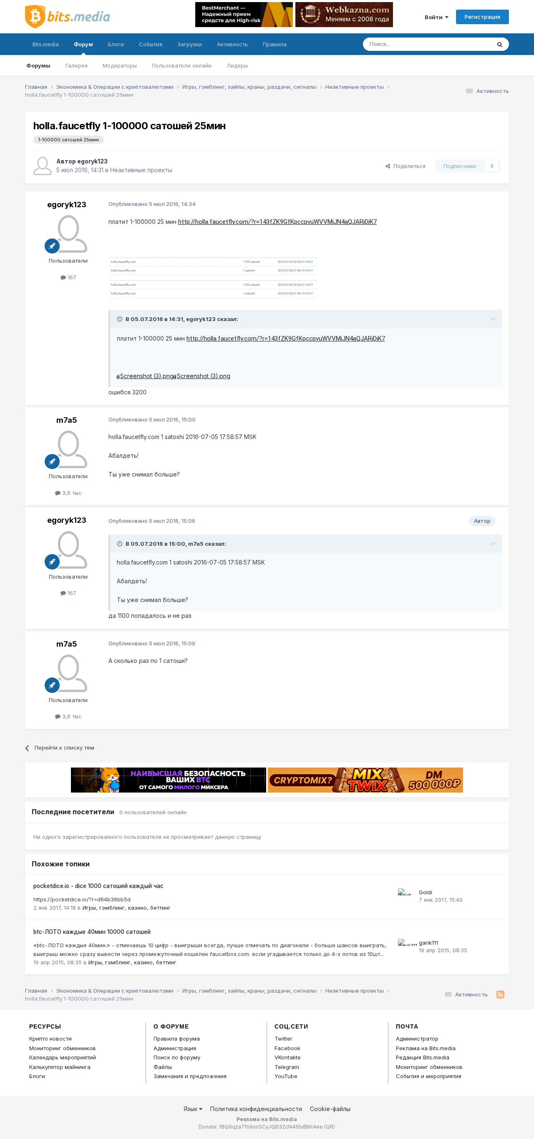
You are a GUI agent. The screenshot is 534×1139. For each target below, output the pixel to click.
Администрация (175, 1048)
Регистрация (482, 16)
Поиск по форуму (177, 1057)
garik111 (428, 942)
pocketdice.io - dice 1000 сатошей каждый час (98, 886)
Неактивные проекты (141, 169)
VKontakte (288, 1057)
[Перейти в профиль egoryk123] (42, 166)
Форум (83, 44)
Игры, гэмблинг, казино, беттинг (127, 907)
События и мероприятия (428, 1076)
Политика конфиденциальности (256, 1108)
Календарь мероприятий (62, 1057)
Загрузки (189, 44)
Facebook (287, 1048)
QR (329, 1127)
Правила (275, 44)
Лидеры (237, 65)
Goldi (425, 892)
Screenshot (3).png (147, 375)
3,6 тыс (71, 492)
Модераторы (120, 65)
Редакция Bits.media (422, 1057)
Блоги (116, 44)
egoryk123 (92, 161)
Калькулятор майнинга (60, 1067)
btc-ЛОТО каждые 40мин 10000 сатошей (92, 931)
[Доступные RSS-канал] (500, 995)
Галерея (76, 65)
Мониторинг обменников (62, 1048)
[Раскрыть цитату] (120, 319)
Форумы (38, 65)
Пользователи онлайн (182, 65)
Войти (435, 17)
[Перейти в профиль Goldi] (406, 896)
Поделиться (408, 166)
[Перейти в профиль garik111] (406, 947)
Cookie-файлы (330, 1108)
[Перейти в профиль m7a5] (68, 449)
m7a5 (66, 420)
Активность (232, 44)
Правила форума (177, 1038)
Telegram (287, 1067)
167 (71, 277)
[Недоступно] (212, 265)
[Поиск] (500, 44)
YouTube (286, 1076)
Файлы (163, 1067)
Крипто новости (50, 1038)
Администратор (417, 1038)
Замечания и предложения (190, 1076)
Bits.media (46, 44)
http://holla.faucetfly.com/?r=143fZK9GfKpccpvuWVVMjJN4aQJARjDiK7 (277, 222)
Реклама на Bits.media (426, 1048)
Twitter (283, 1038)
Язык (191, 1108)
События (150, 44)
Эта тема (468, 44)
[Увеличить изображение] (118, 375)
